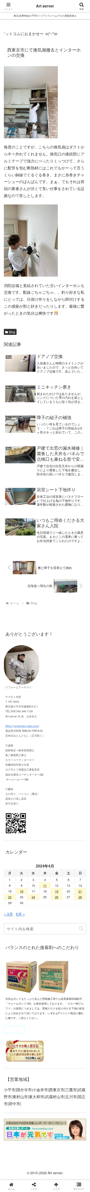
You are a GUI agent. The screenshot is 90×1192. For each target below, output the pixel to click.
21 (80, 891)
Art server (45, 6)
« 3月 (8, 914)
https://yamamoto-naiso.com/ (22, 726)
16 (21, 891)
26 (56, 897)
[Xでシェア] (15, 1175)
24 (33, 897)
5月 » (20, 914)
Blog (12, 332)
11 (45, 885)
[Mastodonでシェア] (35, 1175)
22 (10, 897)
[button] (81, 928)
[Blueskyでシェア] (55, 1175)
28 (80, 897)
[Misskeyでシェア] (75, 1175)
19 (56, 891)
